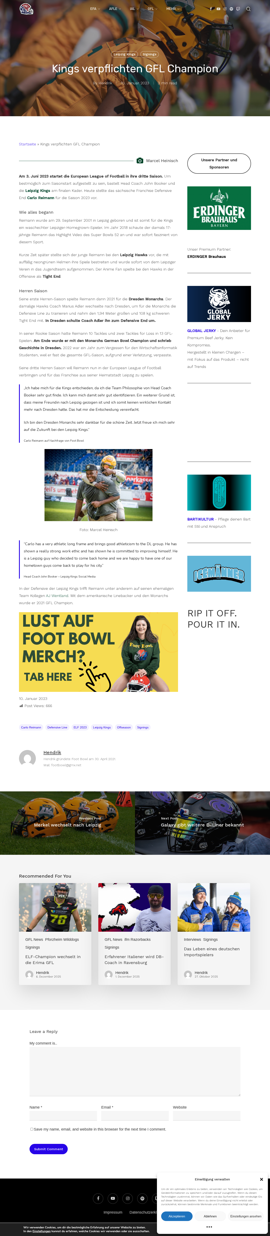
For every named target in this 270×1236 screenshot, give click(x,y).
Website (180, 1107)
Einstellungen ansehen (245, 1216)
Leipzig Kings (124, 54)
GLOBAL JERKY (201, 330)
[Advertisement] (219, 422)
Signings (149, 54)
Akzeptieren (177, 1216)
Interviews (192, 939)
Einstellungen (41, 1231)
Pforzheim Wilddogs (62, 939)
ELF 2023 (80, 727)
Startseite (27, 144)
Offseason (124, 727)
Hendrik (105, 83)
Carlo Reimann (31, 727)
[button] (261, 1179)
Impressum (113, 1212)
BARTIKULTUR (200, 519)
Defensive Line (57, 727)
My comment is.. (43, 1043)
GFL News (34, 939)
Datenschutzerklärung (148, 1212)
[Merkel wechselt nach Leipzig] (67, 823)
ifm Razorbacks (137, 939)
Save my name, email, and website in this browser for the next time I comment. (100, 1129)
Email (107, 1107)
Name (36, 1107)
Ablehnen (210, 1216)
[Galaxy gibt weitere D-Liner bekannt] (202, 823)
